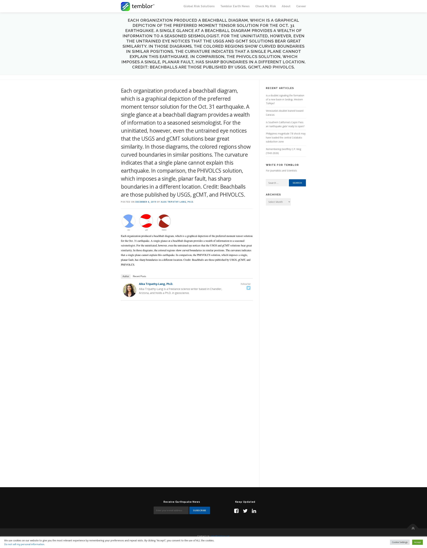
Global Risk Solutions (199, 6)
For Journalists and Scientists (281, 170)
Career (301, 6)
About (286, 6)
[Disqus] (187, 351)
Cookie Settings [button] (400, 542)
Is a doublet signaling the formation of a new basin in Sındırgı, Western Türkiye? (285, 99)
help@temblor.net (220, 536)
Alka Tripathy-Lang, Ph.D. (177, 201)
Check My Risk (265, 6)
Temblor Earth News (235, 6)
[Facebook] (236, 510)
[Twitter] (249, 288)
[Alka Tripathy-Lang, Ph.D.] (129, 290)
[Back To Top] (413, 528)
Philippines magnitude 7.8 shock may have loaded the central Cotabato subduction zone (286, 137)
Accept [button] (417, 542)
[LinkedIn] (254, 510)
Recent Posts (139, 276)
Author (126, 276)
